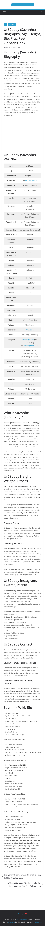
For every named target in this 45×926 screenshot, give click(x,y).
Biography (12, 24)
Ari (19, 47)
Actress (28, 180)
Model (34, 180)
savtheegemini (29, 345)
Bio (5, 24)
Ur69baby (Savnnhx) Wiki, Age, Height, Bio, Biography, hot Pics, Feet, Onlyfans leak (24, 884)
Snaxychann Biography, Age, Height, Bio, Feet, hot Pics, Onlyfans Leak (22, 876)
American (30, 330)
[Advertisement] (22, 135)
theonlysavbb (28, 339)
